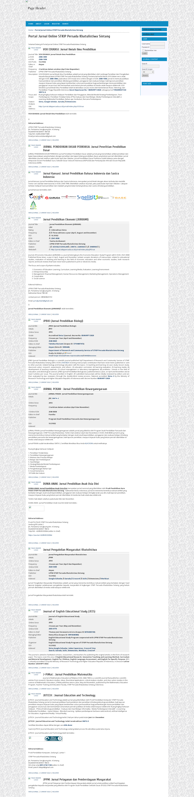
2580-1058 (103, 79)
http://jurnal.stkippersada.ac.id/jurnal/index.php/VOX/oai (61, 106)
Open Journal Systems (152, 29)
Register (56, 24)
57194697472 (79, 344)
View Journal (33, 140)
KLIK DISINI (89, 443)
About (38, 24)
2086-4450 (54, 79)
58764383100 (89, 632)
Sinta (41, 102)
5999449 (66, 347)
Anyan (51, 347)
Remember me (151, 50)
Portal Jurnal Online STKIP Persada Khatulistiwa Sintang (59, 30)
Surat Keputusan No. (85, 90)
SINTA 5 (85, 721)
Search (144, 64)
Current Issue (45, 140)
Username (146, 44)
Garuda (61, 102)
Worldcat (105, 578)
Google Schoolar (56, 578)
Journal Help (148, 34)
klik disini (68, 725)
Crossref (77, 578)
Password (145, 47)
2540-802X (65, 363)
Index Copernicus (75, 648)
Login (46, 24)
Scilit (85, 578)
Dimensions (71, 102)
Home (30, 24)
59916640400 (73, 635)
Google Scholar (50, 102)
